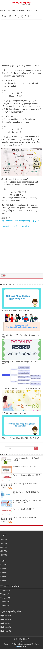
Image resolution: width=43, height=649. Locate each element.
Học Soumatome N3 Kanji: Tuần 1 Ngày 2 (26, 459)
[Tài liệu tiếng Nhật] (21, 3)
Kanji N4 (3, 569)
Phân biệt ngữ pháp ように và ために (26, 467)
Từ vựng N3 (5, 598)
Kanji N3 (3, 573)
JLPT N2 (3, 551)
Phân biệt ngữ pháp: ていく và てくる (17, 226)
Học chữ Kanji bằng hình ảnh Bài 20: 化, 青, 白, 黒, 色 (27, 501)
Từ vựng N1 (5, 606)
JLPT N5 (3, 540)
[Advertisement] (21, 42)
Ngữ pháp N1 (5, 631)
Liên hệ (26, 639)
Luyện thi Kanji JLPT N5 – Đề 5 (25, 484)
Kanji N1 (3, 580)
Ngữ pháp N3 (5, 623)
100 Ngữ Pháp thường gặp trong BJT (16, 310)
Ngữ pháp (11, 10)
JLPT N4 (3, 543)
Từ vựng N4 (5, 594)
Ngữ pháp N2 (5, 627)
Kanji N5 (3, 565)
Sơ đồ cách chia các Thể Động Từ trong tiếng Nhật (21, 388)
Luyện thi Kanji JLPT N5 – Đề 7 (25, 517)
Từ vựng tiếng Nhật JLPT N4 (24, 509)
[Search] (36, 448)
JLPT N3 (3, 547)
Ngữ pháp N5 (5, 616)
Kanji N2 (3, 576)
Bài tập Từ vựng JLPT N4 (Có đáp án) (26, 493)
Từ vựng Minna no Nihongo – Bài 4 (26, 475)
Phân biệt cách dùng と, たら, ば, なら (16, 413)
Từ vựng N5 (5, 590)
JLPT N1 (3, 555)
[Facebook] (21, 641)
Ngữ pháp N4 (5, 619)
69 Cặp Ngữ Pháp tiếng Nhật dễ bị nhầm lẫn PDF (20, 438)
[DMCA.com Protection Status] (21, 646)
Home (2, 10)
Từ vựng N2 (5, 602)
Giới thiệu (18, 639)
